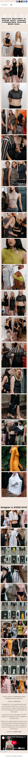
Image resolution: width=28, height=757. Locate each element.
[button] (11, 5)
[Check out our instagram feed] (5, 752)
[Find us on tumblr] (3, 752)
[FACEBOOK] (17, 1)
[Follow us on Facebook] (1, 752)
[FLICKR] (24, 1)
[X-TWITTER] (19, 1)
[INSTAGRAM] (22, 1)
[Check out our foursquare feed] (9, 752)
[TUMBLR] (26, 1)
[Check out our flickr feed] (7, 752)
